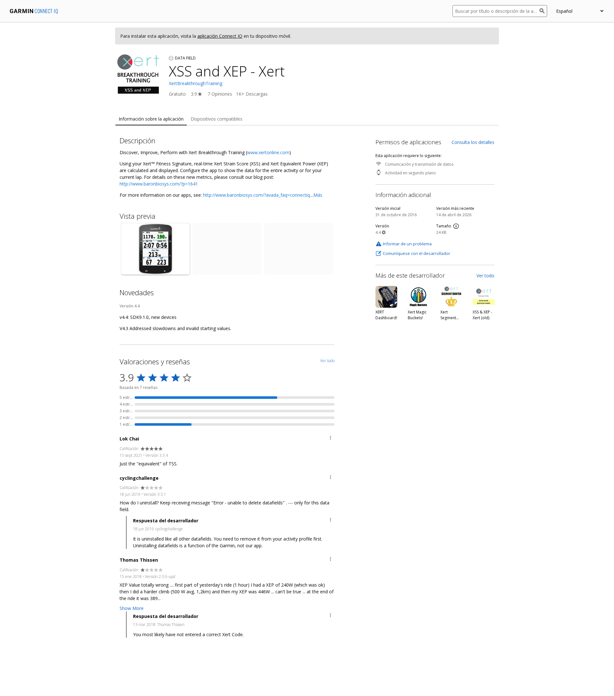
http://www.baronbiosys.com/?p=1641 (159, 184)
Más (317, 195)
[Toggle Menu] (330, 438)
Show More (132, 608)
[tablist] (307, 119)
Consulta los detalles (473, 142)
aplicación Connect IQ (219, 36)
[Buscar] (543, 11)
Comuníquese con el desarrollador (416, 253)
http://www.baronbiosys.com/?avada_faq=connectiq (256, 195)
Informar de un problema (407, 244)
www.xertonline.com (268, 152)
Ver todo (485, 276)
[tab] (151, 119)
